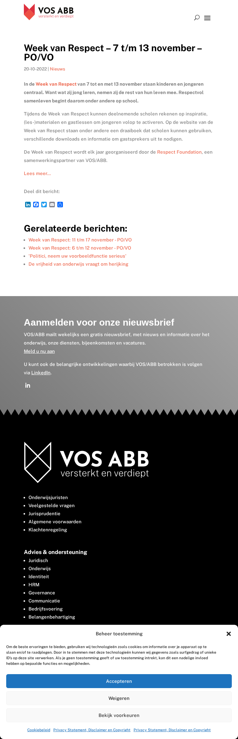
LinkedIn (41, 372)
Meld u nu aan (39, 351)
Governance (42, 592)
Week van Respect (56, 84)
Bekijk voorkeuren (119, 715)
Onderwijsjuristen (48, 497)
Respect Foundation (179, 152)
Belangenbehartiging (52, 617)
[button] (229, 634)
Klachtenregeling (48, 529)
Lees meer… (37, 173)
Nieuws (57, 68)
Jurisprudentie (44, 513)
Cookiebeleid (38, 730)
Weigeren (119, 698)
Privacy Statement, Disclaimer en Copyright (91, 730)
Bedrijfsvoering (46, 608)
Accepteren (119, 681)
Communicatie (44, 600)
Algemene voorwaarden (55, 521)
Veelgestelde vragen (52, 505)
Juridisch (38, 560)
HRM (34, 584)
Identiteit (39, 576)
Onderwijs (40, 568)
